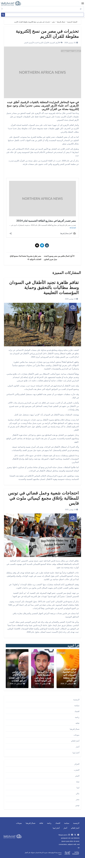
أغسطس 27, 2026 (67, 684)
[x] (75, 835)
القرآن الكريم (43, 43)
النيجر (77, 776)
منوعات (65, 51)
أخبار (77, 747)
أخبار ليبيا (76, 753)
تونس (77, 805)
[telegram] (78, 835)
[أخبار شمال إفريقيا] (12, 3)
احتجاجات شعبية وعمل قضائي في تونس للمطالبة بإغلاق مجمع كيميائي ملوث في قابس (43, 498)
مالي (77, 793)
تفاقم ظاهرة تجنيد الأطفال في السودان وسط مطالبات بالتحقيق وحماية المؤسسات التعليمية (44, 287)
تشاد (77, 782)
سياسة (76, 705)
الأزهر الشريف (54, 43)
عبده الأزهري (33, 43)
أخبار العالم (75, 741)
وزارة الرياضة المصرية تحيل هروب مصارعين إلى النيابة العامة (43, 676)
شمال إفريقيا (74, 729)
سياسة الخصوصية (75, 852)
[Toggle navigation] (82, 3)
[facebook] (72, 835)
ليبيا (78, 788)
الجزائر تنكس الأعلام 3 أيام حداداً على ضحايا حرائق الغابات (17, 676)
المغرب (76, 770)
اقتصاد (77, 711)
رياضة (77, 717)
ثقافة (77, 723)
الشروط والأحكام (67, 852)
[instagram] (69, 835)
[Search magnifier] (3, 15)
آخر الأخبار (76, 51)
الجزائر (76, 764)
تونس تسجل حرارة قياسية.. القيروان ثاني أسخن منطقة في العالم (69, 674)
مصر (25, 43)
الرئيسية (76, 700)
